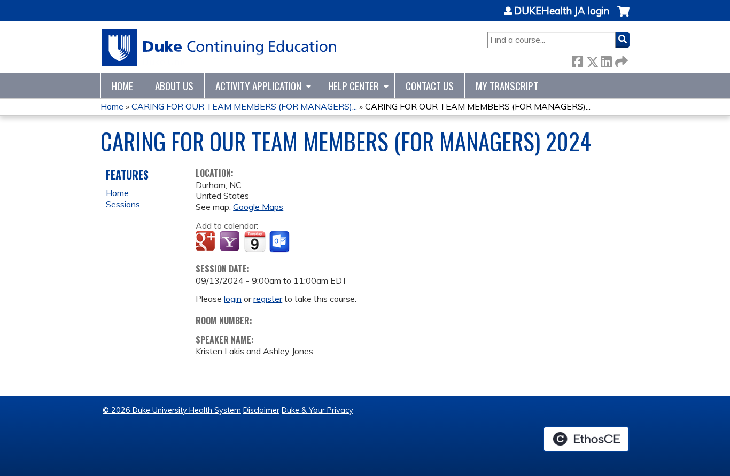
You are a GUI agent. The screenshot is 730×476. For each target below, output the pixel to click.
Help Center (353, 85)
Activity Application (258, 85)
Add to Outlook (280, 242)
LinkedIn (606, 59)
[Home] (219, 47)
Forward (620, 59)
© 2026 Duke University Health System (172, 410)
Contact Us (430, 85)
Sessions (123, 204)
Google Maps (258, 206)
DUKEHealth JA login (561, 11)
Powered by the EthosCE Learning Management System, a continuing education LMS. (586, 439)
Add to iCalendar (255, 241)
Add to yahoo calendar (231, 242)
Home (122, 85)
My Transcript (507, 85)
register (267, 298)
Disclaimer (261, 410)
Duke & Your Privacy (317, 410)
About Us (174, 85)
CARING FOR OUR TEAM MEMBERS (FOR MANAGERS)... (244, 106)
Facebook (577, 59)
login (233, 298)
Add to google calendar (207, 242)
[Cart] (623, 16)
